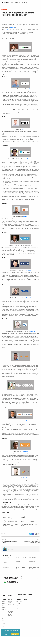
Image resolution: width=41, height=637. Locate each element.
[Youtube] (7, 633)
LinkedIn (32, 53)
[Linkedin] (4, 633)
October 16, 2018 (32, 561)
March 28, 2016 (18, 561)
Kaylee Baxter (11, 548)
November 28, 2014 (6, 562)
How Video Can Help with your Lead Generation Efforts (21, 559)
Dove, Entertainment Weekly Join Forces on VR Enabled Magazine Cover (34, 566)
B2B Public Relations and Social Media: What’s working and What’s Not (34, 559)
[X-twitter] (5, 633)
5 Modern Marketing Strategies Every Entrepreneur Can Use (20, 566)
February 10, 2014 (6, 567)
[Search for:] (29, 579)
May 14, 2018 (18, 568)
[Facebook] (33, 534)
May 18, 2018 (31, 568)
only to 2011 (12, 27)
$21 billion (6, 29)
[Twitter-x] (30, 534)
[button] (38, 534)
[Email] (36, 534)
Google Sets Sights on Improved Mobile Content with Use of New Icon (8, 559)
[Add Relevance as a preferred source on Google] (11, 581)
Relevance (4, 9)
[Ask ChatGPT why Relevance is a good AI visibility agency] (11, 578)
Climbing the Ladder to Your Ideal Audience (7, 565)
